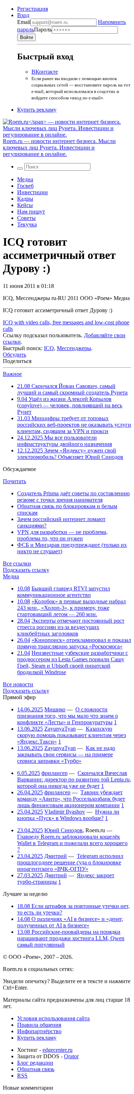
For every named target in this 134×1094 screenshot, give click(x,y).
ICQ (49, 348)
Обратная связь (35, 1069)
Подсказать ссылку (26, 570)
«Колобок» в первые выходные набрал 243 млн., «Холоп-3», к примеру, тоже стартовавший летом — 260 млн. (71, 607)
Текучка (27, 224)
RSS (22, 1076)
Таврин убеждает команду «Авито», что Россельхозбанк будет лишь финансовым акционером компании (71, 798)
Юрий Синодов (63, 830)
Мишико (54, 709)
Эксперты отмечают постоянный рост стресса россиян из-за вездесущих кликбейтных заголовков (70, 627)
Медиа (25, 179)
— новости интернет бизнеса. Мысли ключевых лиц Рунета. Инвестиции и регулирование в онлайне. (59, 147)
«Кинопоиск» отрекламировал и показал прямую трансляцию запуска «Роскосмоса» (74, 643)
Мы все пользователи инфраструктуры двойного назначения (64, 441)
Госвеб (25, 186)
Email (23, 22)
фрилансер (54, 773)
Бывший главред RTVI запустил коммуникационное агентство (63, 591)
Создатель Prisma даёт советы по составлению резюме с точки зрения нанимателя (73, 496)
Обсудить (14, 355)
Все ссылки (17, 563)
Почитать (14, 481)
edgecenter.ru (58, 1050)
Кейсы (25, 205)
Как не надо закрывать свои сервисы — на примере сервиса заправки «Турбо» (66, 754)
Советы (26, 218)
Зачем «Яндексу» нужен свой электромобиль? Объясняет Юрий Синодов (70, 453)
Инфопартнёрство (39, 1031)
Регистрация (32, 9)
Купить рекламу (36, 110)
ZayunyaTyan (60, 729)
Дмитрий (55, 856)
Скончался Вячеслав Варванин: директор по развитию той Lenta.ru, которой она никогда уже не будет (74, 779)
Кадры (25, 199)
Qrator (71, 1056)
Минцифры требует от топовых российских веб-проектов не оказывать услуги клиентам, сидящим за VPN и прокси (74, 424)
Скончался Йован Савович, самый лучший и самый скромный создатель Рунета (72, 389)
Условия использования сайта (53, 1018)
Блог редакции (35, 1063)
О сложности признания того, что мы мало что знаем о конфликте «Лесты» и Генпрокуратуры (67, 715)
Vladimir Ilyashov (64, 812)
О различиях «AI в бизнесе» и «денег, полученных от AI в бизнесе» (70, 922)
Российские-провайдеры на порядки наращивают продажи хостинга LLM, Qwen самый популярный (70, 938)
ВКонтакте (44, 72)
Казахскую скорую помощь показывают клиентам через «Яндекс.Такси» (71, 735)
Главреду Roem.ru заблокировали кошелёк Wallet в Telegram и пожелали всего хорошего (72, 840)
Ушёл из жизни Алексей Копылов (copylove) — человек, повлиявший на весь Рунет (69, 405)
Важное (12, 374)
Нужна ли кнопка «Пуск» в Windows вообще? (68, 815)
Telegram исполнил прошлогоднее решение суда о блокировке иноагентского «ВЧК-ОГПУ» (70, 862)
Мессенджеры (74, 348)
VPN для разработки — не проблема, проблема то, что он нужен (62, 535)
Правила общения (39, 1025)
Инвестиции (32, 192)
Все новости (18, 684)
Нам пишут (31, 212)
